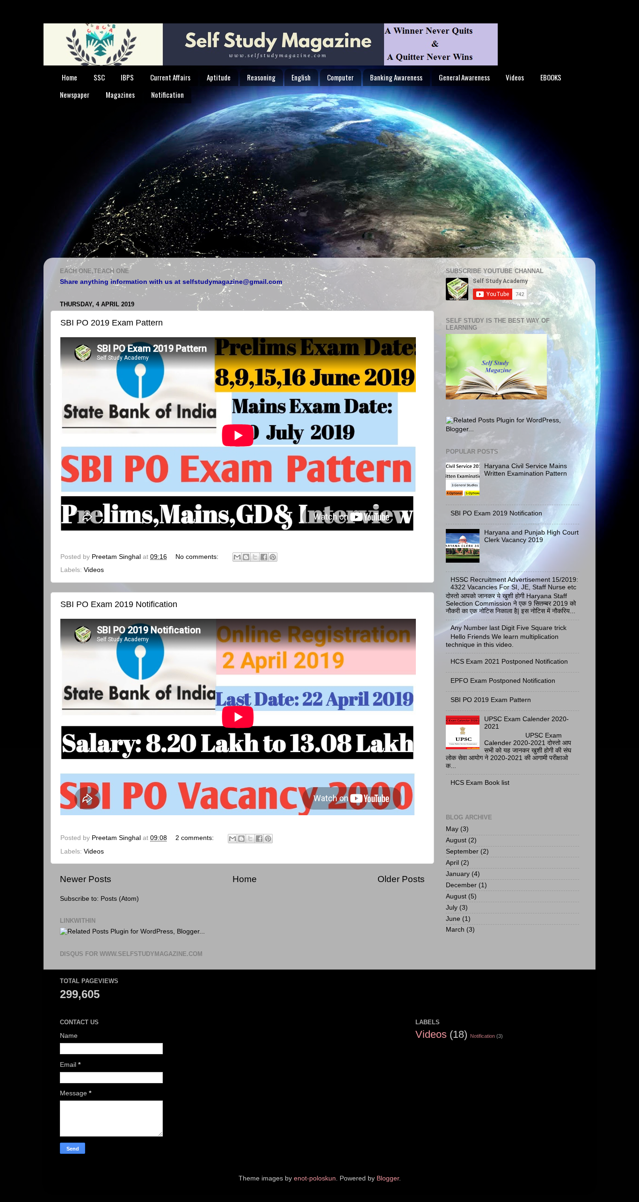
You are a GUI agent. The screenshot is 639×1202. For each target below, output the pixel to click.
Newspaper (74, 94)
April (452, 862)
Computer (340, 77)
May (452, 829)
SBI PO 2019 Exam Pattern (111, 322)
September (462, 851)
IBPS (127, 77)
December (461, 885)
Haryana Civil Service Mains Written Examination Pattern (525, 470)
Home (69, 77)
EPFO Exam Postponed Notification (502, 680)
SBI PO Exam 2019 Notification (118, 604)
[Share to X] (255, 557)
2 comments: (195, 837)
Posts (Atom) (120, 898)
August (456, 840)
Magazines (120, 94)
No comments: (197, 556)
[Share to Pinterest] (272, 557)
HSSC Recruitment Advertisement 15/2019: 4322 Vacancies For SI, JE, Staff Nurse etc (514, 583)
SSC (99, 77)
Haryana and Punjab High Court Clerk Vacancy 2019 (531, 536)
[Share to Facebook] (264, 557)
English (301, 77)
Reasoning (261, 77)
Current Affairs (170, 77)
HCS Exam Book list (479, 782)
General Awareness (464, 77)
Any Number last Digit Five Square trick (508, 627)
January (458, 873)
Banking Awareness (396, 77)
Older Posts (401, 879)
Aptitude (219, 77)
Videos (515, 77)
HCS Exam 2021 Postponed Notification (509, 661)
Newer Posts (85, 879)
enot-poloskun (315, 1178)
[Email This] (237, 557)
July (451, 907)
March (455, 929)
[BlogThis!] (246, 557)
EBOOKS (550, 77)
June (453, 918)
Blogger (388, 1178)
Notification (167, 94)
